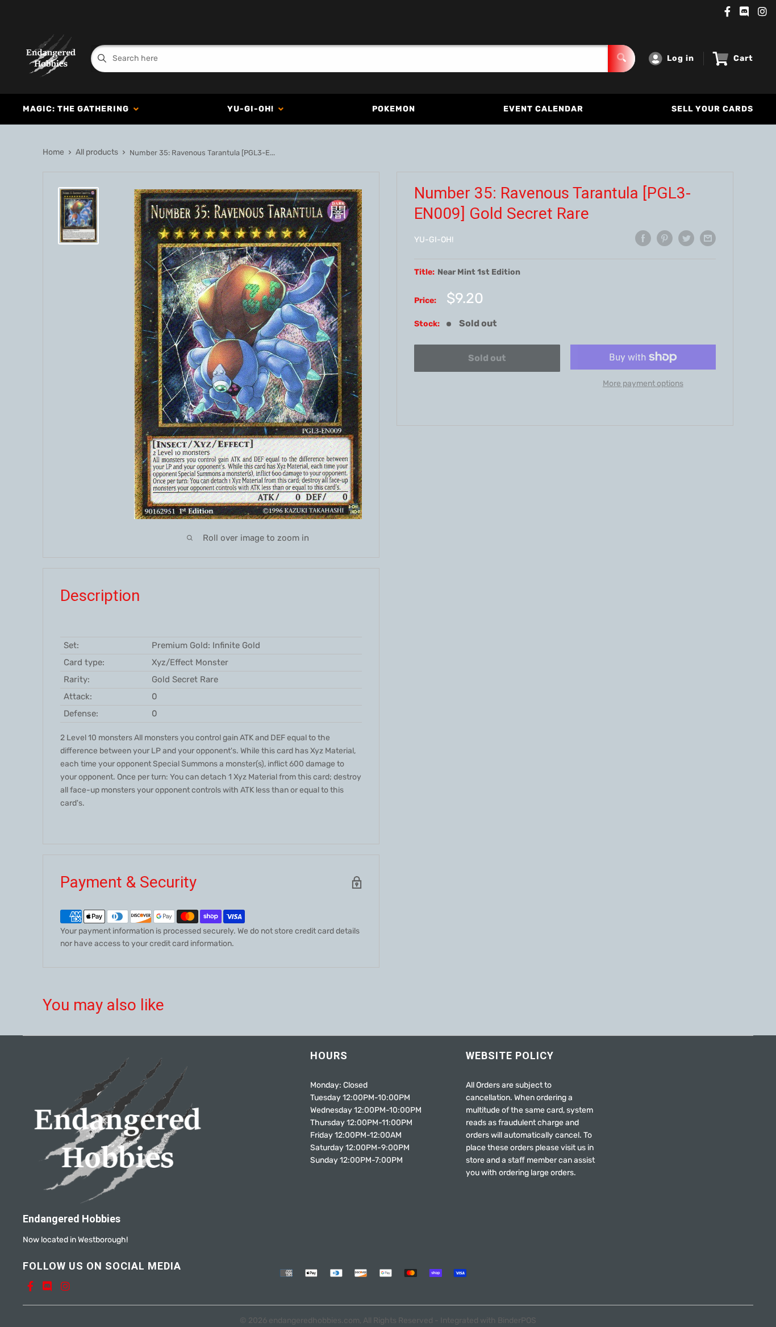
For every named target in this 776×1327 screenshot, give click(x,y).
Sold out (487, 358)
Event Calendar (543, 109)
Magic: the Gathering (78, 109)
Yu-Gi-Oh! (252, 109)
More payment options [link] (643, 383)
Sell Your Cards (712, 109)
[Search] (621, 58)
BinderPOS (517, 1320)
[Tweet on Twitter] (686, 238)
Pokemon (393, 109)
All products (97, 152)
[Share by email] (708, 238)
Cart (743, 58)
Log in (680, 58)
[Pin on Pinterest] (665, 238)
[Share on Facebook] (643, 238)
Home (53, 152)
